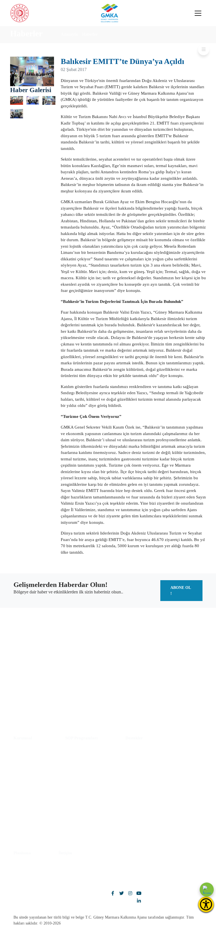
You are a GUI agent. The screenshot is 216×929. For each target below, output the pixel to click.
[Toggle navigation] (198, 13)
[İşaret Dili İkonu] (207, 890)
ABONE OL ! (180, 591)
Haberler (90, 34)
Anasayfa (69, 34)
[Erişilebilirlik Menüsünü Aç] (206, 904)
